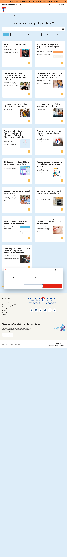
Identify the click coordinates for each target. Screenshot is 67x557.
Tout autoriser (52, 286)
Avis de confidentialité (60, 343)
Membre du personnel (33, 34)
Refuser (33, 286)
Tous (6, 34)
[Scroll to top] (64, 548)
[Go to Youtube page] (54, 310)
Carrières (4, 308)
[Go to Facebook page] (32, 310)
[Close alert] (65, 1)
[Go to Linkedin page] (36, 310)
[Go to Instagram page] (45, 310)
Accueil (3, 15)
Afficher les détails (55, 282)
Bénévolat (5, 312)
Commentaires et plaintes (9, 305)
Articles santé (48, 34)
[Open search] (49, 4)
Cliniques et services (17, 34)
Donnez (61, 4)
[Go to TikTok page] (50, 310)
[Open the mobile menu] (63, 9)
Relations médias (7, 307)
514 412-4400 (6, 298)
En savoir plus (54, 1)
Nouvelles (59, 34)
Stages (4, 310)
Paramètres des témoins (53, 345)
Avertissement (62, 345)
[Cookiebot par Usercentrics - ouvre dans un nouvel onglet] (56, 270)
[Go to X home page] (41, 310)
